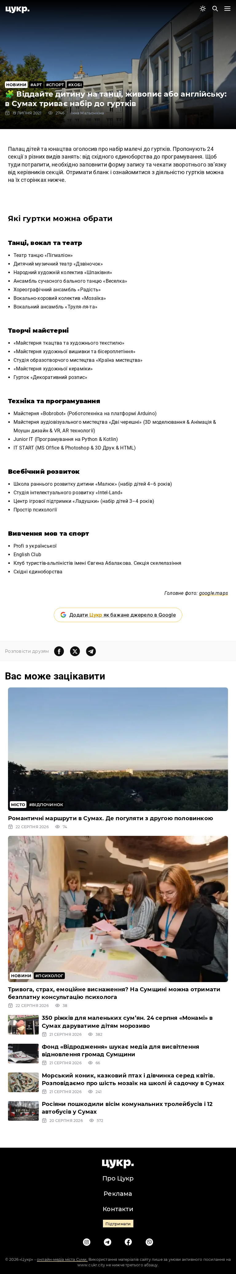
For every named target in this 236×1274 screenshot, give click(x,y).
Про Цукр (118, 1178)
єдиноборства (46, 572)
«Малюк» (106, 484)
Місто (18, 804)
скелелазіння (165, 563)
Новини (16, 84)
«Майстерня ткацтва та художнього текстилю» (70, 343)
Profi (19, 546)
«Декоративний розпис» (59, 377)
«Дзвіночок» (88, 264)
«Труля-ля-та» (81, 307)
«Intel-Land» (110, 492)
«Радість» (89, 290)
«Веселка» (115, 281)
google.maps (213, 593)
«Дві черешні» (125, 422)
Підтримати (118, 1223)
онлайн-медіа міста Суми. (62, 1259)
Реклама (118, 1193)
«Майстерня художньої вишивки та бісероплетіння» (75, 351)
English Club (28, 554)
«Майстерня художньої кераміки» (53, 369)
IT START (24, 448)
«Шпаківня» (98, 272)
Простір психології (36, 510)
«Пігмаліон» (59, 255)
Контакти (118, 1209)
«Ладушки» (86, 501)
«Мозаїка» (94, 298)
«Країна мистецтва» (120, 360)
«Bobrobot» (53, 413)
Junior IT (23, 439)
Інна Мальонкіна (87, 113)
